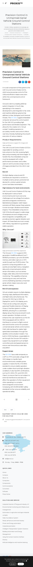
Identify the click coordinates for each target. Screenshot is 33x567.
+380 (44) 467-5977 (11, 449)
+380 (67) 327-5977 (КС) (12, 440)
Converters (6, 489)
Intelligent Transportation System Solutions (15, 529)
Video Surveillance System (10, 518)
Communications (8, 486)
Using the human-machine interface (13, 537)
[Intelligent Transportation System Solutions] (15, 400)
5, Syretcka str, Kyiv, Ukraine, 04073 (15, 437)
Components (6, 483)
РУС (5, 409)
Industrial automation (9, 526)
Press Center (6, 494)
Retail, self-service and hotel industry (13, 520)
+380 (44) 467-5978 (10, 455)
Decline (12, 564)
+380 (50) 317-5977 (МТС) (11, 443)
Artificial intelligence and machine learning (15, 542)
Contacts (5, 475)
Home (6, 32)
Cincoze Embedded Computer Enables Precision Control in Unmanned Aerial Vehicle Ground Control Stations (16, 36)
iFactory (5, 539)
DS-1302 (14, 118)
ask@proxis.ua (9, 458)
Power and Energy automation (12, 523)
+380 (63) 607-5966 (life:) (11, 446)
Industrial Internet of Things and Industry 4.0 (16, 504)
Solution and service (15, 32)
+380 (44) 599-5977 (10, 452)
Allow (21, 564)
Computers (6, 480)
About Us (5, 478)
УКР (11, 409)
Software (5, 491)
